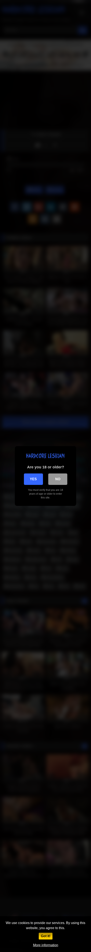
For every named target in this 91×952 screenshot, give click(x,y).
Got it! (45, 936)
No (57, 479)
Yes (33, 479)
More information (45, 945)
